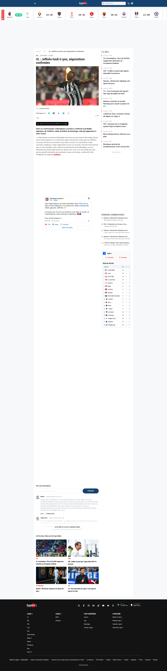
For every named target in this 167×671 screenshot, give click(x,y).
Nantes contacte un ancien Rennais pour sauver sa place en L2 (116, 103)
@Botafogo (83, 204)
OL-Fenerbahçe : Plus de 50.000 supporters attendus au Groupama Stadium (116, 60)
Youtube (126, 660)
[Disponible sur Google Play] (123, 605)
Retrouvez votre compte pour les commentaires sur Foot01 (67, 660)
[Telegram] (63, 113)
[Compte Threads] (113, 606)
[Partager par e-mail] (37, 118)
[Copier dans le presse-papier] (68, 113)
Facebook (147, 660)
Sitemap (155, 660)
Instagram (133, 660)
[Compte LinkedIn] (93, 606)
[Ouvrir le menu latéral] (35, 3)
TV (69, 586)
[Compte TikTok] (98, 606)
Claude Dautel (44, 108)
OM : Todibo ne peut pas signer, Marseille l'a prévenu (116, 72)
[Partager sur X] (58, 113)
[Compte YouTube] (103, 606)
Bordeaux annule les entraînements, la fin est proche (116, 145)
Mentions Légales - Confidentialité (19, 660)
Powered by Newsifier (83, 665)
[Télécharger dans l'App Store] (135, 605)
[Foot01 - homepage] (83, 3)
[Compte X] (79, 606)
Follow (56, 200)
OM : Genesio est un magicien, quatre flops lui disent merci (115, 125)
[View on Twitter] (89, 199)
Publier (91, 491)
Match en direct (117, 660)
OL (37, 56)
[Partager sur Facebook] (53, 113)
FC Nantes (40, 586)
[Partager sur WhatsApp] (49, 113)
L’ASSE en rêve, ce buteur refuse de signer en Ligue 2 (116, 115)
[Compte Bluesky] (108, 606)
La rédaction (90, 660)
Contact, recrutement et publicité (40, 660)
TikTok (140, 660)
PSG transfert (99, 660)
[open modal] (132, 3)
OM (69, 558)
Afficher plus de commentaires (67, 527)
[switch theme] (129, 3)
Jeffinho (57, 155)
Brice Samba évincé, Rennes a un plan (116, 135)
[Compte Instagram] (89, 606)
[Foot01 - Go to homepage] (32, 605)
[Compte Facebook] (84, 606)
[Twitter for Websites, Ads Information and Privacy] (88, 220)
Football (108, 660)
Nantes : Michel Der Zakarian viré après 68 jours (116, 82)
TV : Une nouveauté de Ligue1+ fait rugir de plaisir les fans (116, 92)
